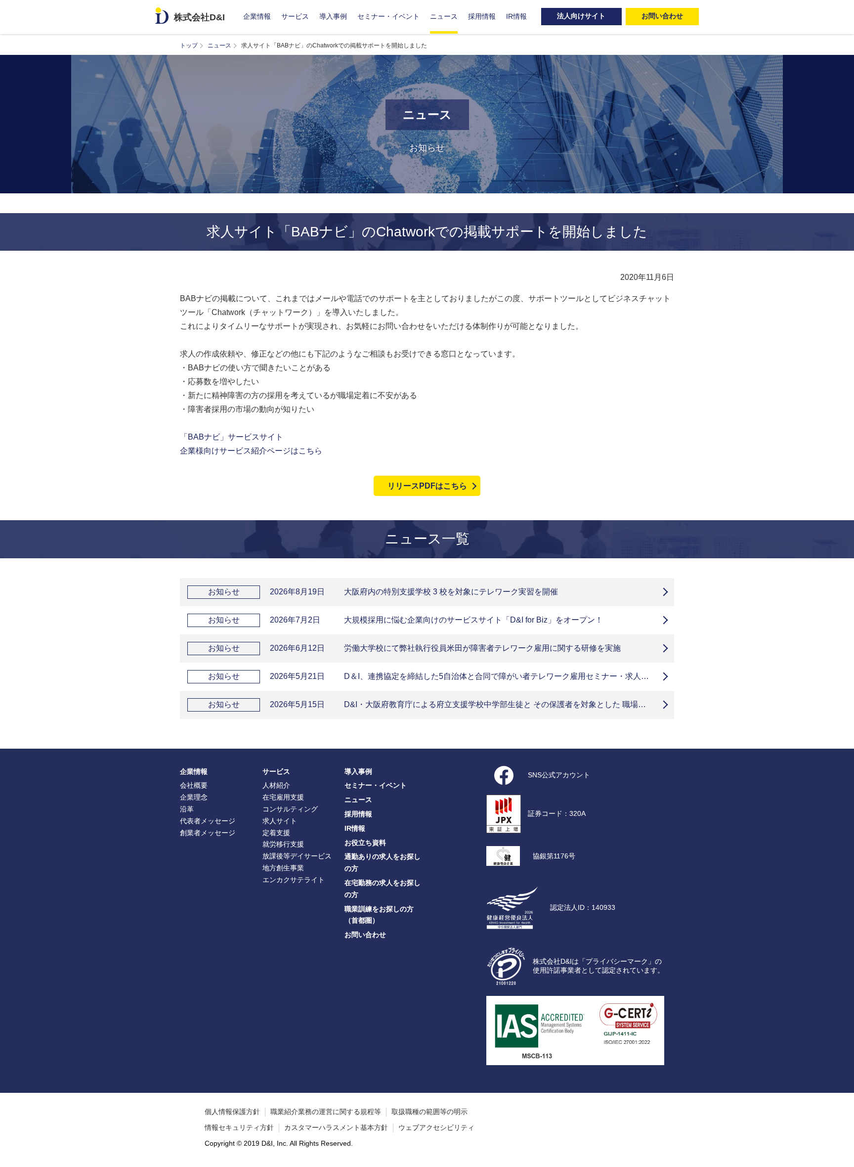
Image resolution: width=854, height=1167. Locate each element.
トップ (189, 45)
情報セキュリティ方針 (239, 1127)
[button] (841, 1154)
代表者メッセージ (207, 821)
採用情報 (482, 16)
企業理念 (194, 797)
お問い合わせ (365, 935)
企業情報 (257, 16)
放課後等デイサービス (297, 856)
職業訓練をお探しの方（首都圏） (379, 915)
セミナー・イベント (388, 16)
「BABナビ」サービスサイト (231, 437)
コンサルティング (290, 809)
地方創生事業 (283, 868)
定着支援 (276, 833)
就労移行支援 (283, 844)
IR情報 (516, 16)
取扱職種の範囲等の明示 (429, 1112)
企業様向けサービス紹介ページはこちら (251, 451)
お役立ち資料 (365, 843)
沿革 (187, 809)
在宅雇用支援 (283, 797)
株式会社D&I (199, 17)
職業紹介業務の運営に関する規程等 (325, 1112)
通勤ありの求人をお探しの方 (382, 862)
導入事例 (333, 16)
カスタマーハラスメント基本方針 (336, 1127)
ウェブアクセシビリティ (436, 1127)
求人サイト (279, 821)
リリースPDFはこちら (427, 486)
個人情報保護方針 (232, 1112)
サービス (295, 16)
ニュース (444, 16)
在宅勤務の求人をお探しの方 (382, 888)
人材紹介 (276, 785)
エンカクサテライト (293, 880)
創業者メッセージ (207, 833)
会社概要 (194, 785)
